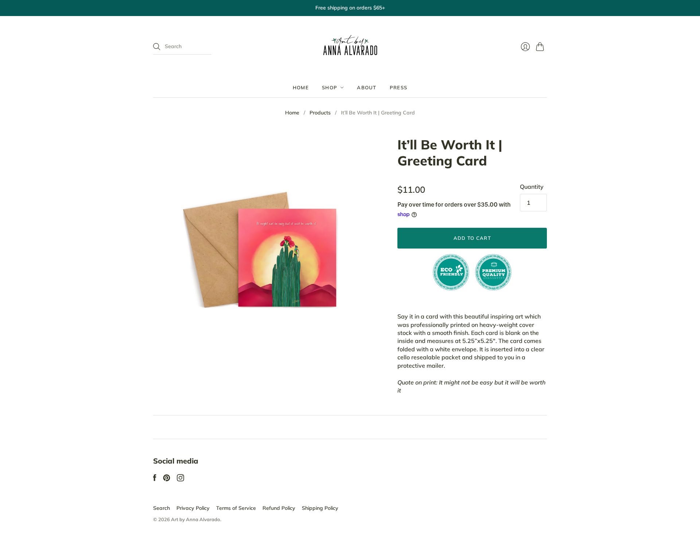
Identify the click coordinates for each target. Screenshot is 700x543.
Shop (329, 87)
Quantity (532, 186)
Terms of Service (236, 508)
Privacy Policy (193, 508)
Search (161, 508)
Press (399, 87)
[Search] (156, 46)
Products (320, 112)
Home (301, 87)
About (367, 87)
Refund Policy (278, 508)
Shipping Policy (320, 508)
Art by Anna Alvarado (195, 519)
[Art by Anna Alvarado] (350, 47)
